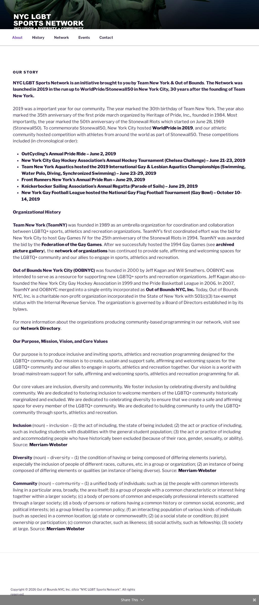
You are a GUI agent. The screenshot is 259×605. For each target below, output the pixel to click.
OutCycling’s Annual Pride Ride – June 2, (63, 153)
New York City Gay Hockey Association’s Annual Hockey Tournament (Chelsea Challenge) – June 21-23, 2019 (133, 160)
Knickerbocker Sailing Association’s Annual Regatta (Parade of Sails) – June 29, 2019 (109, 186)
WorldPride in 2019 (172, 127)
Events (84, 37)
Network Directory (40, 328)
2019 (110, 153)
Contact (106, 37)
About (17, 37)
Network (61, 37)
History (38, 37)
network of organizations (81, 250)
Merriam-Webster (48, 444)
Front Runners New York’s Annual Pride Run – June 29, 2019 (83, 179)
